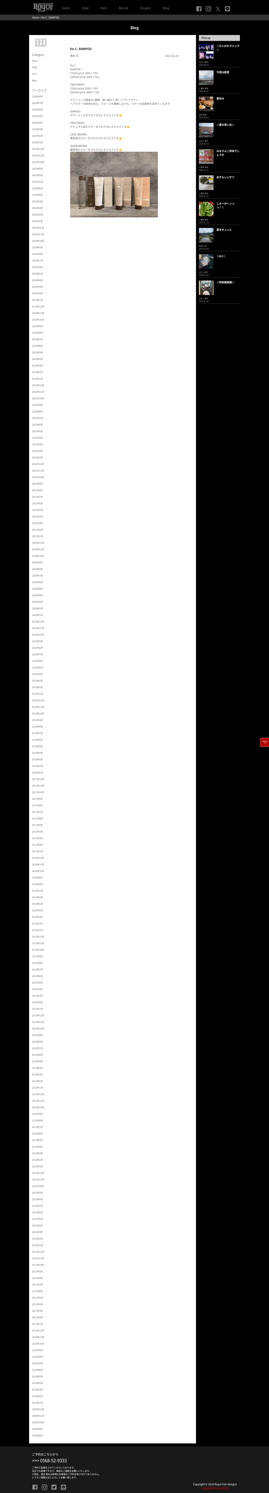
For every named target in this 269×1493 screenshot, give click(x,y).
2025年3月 (37, 208)
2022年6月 (37, 425)
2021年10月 (38, 477)
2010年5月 (37, 1376)
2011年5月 (37, 1298)
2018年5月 (37, 746)
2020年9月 (37, 562)
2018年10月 (38, 713)
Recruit (123, 8)
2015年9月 (37, 956)
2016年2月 (37, 923)
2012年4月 (37, 1225)
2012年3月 (37, 1232)
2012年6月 (37, 1212)
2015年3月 (37, 996)
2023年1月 (37, 379)
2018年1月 (37, 772)
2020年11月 (38, 549)
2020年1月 (37, 615)
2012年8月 (37, 1199)
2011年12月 (38, 1252)
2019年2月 (37, 687)
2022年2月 (37, 451)
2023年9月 (37, 326)
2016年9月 (37, 878)
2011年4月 (37, 1304)
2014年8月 (37, 1042)
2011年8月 (37, 1278)
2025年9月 (37, 169)
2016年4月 (37, 910)
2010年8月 (37, 1357)
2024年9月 (37, 247)
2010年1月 (37, 1403)
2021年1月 (37, 536)
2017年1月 (37, 851)
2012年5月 (37, 1219)
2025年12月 (38, 149)
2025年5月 (37, 195)
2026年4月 (37, 123)
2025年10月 (38, 162)
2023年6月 (37, 346)
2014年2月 (37, 1081)
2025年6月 (37, 188)
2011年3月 (37, 1311)
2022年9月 (37, 405)
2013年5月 (37, 1140)
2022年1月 (37, 457)
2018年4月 (37, 753)
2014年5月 (37, 1061)
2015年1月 (37, 1009)
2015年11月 (38, 943)
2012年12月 (38, 1173)
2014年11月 (38, 1022)
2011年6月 (37, 1291)
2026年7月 (37, 103)
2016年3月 (37, 917)
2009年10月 (38, 1422)
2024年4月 (37, 280)
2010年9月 (37, 1350)
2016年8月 (37, 884)
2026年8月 (37, 96)
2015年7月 (37, 969)
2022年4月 (37, 438)
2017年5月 (37, 825)
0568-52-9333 (53, 1460)
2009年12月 (38, 1409)
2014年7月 (37, 1048)
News (35, 61)
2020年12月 (38, 543)
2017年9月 (37, 799)
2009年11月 (38, 1416)
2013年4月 (37, 1147)
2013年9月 (37, 1114)
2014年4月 (37, 1068)
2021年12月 (38, 464)
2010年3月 (37, 1390)
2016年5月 (37, 904)
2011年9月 (37, 1271)
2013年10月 (38, 1107)
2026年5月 (37, 116)
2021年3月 (37, 523)
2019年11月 (38, 628)
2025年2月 (37, 215)
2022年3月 (37, 444)
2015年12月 (38, 937)
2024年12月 (38, 228)
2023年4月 (37, 359)
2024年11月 (38, 234)
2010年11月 (38, 1337)
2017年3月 (37, 838)
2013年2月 (37, 1160)
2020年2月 (37, 608)
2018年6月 (37, 740)
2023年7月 (37, 339)
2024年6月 (37, 267)
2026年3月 (37, 129)
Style (85, 8)
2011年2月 (37, 1317)
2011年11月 (38, 1258)
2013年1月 (37, 1166)
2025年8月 (37, 175)
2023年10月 (38, 320)
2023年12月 (38, 306)
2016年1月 (37, 930)
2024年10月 (38, 241)
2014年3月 (37, 1074)
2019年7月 (37, 654)
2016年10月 (38, 871)
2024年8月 (37, 254)
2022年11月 (38, 392)
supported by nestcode (215, 1488)
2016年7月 (37, 891)
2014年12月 (38, 1015)
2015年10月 (38, 950)
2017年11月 (38, 786)
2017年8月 (37, 805)
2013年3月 (37, 1153)
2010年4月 (37, 1383)
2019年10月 (38, 635)
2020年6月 (37, 582)
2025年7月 (37, 182)
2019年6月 (37, 661)
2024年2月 (37, 293)
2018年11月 (38, 707)
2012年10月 (38, 1186)
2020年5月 (37, 589)
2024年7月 (37, 260)
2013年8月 (37, 1120)
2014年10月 (38, 1028)
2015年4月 (37, 989)
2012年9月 (37, 1193)
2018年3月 (37, 759)
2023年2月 (37, 372)
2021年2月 (37, 530)
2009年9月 (37, 1429)
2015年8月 (37, 963)
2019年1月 (37, 694)
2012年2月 (37, 1239)
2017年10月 (38, 792)
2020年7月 (37, 576)
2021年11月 (38, 471)
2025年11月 (38, 155)
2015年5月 (37, 983)
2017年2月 (37, 845)
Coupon (145, 8)
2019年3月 (37, 681)
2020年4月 (37, 595)
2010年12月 (38, 1330)
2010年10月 (38, 1344)
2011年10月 (38, 1265)
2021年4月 (37, 516)
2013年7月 (37, 1127)
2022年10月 (38, 398)
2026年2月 (37, 136)
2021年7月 (37, 497)
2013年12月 (38, 1094)
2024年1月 (37, 300)
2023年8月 (37, 333)
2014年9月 (37, 1035)
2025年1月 (37, 221)
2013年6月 (37, 1134)
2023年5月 (37, 352)
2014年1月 (37, 1088)
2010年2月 (37, 1396)
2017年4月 (37, 832)
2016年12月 (38, 858)
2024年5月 (37, 274)
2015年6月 (37, 976)
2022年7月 (37, 418)
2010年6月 (37, 1370)
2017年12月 (38, 779)
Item (103, 8)
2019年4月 (37, 674)
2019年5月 (37, 667)
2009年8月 (37, 1435)
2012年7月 (37, 1206)
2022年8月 (37, 411)
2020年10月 (38, 556)
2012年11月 (38, 1179)
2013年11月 (38, 1101)
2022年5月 (37, 431)
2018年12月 (38, 700)
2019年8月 (37, 648)
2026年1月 (37, 142)
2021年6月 (37, 503)
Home (35, 17)
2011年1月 (37, 1324)
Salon (66, 8)
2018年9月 (37, 720)
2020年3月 (37, 602)
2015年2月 (37, 1002)
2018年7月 (37, 733)
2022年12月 (38, 385)
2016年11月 (38, 864)
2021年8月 (37, 490)
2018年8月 (37, 727)
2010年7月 (37, 1363)
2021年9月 (37, 484)
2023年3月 (37, 365)
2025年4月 (37, 201)
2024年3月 (37, 287)
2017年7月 (37, 812)
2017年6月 (37, 818)
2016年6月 (37, 897)
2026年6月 (37, 109)
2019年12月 (38, 622)
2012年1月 (37, 1245)
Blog (166, 8)
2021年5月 (37, 510)
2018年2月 (37, 766)
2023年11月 (38, 313)
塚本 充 (74, 56)
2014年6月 (37, 1055)
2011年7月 (37, 1284)
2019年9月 (37, 641)
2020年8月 (37, 569)
